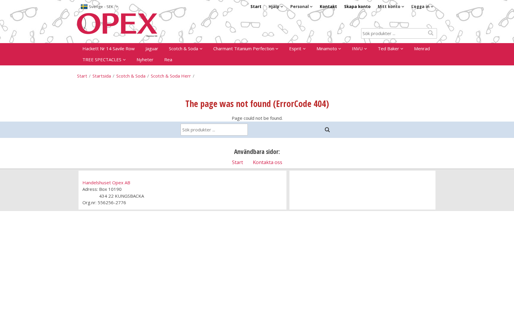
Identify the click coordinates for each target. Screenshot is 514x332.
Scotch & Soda (183, 48)
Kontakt (328, 6)
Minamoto (326, 48)
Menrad (422, 48)
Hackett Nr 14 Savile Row (108, 48)
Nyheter (145, 59)
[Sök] (327, 129)
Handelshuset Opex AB (106, 182)
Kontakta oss (267, 162)
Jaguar (151, 48)
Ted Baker (388, 48)
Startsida (102, 76)
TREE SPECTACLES (101, 59)
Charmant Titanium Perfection (243, 48)
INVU (357, 48)
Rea (168, 59)
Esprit (295, 48)
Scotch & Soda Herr (171, 76)
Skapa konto (357, 6)
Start (255, 6)
